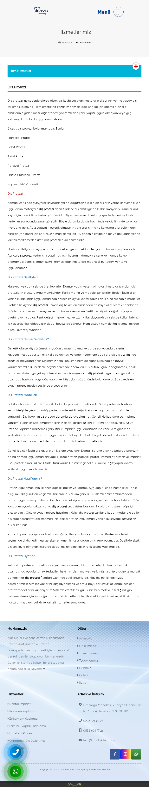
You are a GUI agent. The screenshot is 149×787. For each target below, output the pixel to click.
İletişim (83, 682)
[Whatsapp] (15, 771)
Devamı (36, 669)
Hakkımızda (87, 646)
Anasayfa (66, 42)
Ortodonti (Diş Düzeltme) (27, 740)
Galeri (83, 675)
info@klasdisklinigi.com (99, 740)
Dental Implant (20, 704)
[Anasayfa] (41, 10)
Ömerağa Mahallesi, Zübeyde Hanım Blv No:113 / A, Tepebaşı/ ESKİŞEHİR (112, 708)
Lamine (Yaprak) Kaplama (27, 726)
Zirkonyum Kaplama (23, 718)
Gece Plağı (17, 748)
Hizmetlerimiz (88, 653)
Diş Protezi (16, 755)
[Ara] (15, 752)
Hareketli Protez (20, 733)
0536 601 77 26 (93, 730)
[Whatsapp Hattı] (136, 754)
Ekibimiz (84, 668)
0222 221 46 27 (93, 721)
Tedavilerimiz (88, 660)
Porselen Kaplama (22, 711)
